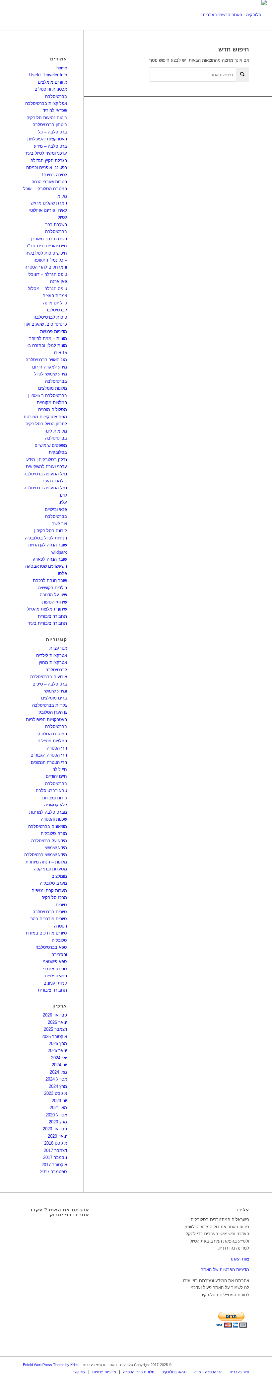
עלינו (62, 502)
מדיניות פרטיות (53, 331)
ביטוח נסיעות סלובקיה (47, 117)
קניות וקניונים (55, 983)
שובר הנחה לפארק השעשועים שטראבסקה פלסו (46, 566)
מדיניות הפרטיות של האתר (225, 1269)
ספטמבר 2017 (53, 1171)
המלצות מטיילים (52, 740)
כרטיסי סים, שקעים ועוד (45, 324)
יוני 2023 (59, 1100)
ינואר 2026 (57, 1022)
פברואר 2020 (55, 1128)
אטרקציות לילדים (51, 655)
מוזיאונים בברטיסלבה (47, 826)
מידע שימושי (56, 847)
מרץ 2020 (58, 1121)
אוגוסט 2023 (55, 1093)
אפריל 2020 (56, 1114)
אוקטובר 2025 (54, 1036)
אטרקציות (58, 648)
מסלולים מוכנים (52, 409)
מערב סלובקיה (53, 883)
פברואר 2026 (55, 1015)
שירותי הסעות (54, 602)
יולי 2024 (59, 1057)
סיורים (61, 904)
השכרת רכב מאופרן (49, 238)
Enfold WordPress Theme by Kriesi (51, 1365)
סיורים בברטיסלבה (50, 911)
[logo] (235, 15)
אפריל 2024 (56, 1079)
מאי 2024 (58, 1072)
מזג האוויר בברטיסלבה (46, 359)
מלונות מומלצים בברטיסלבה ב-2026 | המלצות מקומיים (47, 395)
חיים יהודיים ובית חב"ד (46, 245)
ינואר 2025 (57, 1050)
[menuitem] (79, 1372)
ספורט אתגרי (55, 968)
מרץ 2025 (58, 1043)
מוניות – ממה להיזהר (48, 338)
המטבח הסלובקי (51, 733)
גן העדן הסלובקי (52, 712)
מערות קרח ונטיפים (49, 890)
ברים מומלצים (54, 697)
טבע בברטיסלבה (51, 790)
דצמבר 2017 (55, 1150)
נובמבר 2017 (55, 1157)
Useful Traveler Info (48, 74)
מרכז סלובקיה (54, 897)
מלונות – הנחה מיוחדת (46, 861)
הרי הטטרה (57, 748)
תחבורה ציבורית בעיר (47, 623)
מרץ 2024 (58, 1086)
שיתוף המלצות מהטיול (47, 609)
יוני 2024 (59, 1064)
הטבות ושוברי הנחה (49, 181)
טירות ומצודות (54, 797)
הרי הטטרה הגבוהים (49, 755)
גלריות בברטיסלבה (49, 705)
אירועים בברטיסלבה (48, 676)
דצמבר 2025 (55, 1029)
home (61, 67)
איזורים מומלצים (52, 82)
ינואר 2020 (57, 1136)
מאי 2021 (58, 1107)
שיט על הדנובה (53, 594)
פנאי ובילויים (56, 975)
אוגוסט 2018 (55, 1143)
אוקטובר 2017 (54, 1164)
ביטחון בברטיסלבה (50, 124)
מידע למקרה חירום (49, 367)
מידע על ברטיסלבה (49, 840)
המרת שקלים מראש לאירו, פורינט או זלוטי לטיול (48, 210)
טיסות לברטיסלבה (50, 317)
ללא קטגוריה (55, 804)
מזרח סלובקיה (54, 833)
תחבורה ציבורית (52, 616)
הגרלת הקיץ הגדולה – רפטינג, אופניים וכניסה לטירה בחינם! (46, 167)
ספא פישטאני (55, 961)
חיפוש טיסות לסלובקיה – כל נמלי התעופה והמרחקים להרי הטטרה (46, 260)
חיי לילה (59, 769)
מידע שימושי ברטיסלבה (45, 854)
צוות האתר (239, 1259)
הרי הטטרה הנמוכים (49, 762)
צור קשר (59, 523)
